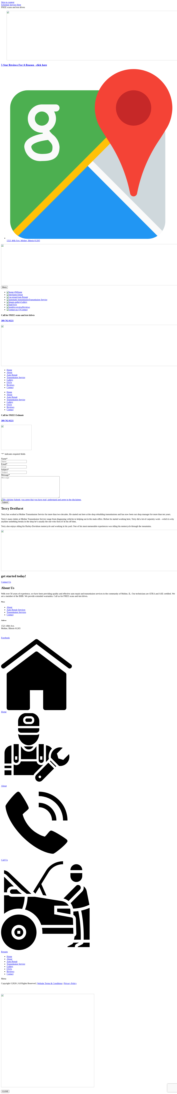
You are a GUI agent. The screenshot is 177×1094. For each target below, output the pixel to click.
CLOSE (5, 1091)
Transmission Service (16, 377)
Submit (5, 502)
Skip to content (7, 2)
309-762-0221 (7, 320)
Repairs (4, 952)
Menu (4, 287)
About (9, 372)
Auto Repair (12, 375)
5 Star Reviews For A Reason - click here (24, 65)
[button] (13, 7)
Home (9, 370)
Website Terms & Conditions (49, 983)
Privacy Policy (70, 983)
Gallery (10, 380)
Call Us (4, 860)
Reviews (10, 385)
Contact (10, 387)
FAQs (9, 382)
